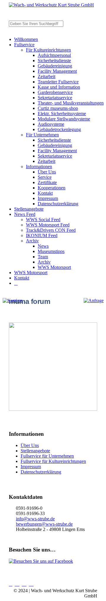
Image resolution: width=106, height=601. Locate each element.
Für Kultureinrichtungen (48, 49)
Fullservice (24, 44)
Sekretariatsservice (55, 97)
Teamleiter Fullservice (58, 81)
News (43, 246)
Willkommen (26, 39)
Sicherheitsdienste (54, 60)
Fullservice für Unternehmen (47, 455)
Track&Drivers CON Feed (51, 230)
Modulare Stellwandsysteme (64, 118)
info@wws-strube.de (35, 518)
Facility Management (57, 71)
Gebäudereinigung (55, 65)
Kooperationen (51, 187)
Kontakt (45, 193)
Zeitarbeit (46, 76)
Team (43, 256)
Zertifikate (47, 182)
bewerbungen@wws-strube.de (44, 524)
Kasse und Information (59, 87)
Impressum (48, 198)
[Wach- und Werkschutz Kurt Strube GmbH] (51, 4)
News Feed (24, 214)
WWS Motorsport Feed (47, 224)
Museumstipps (51, 251)
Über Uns (47, 171)
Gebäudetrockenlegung (59, 129)
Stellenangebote (29, 208)
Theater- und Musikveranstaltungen (71, 102)
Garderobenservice (55, 92)
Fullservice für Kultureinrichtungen (53, 461)
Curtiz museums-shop (58, 108)
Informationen (39, 166)
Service (45, 177)
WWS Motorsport (54, 267)
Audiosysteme (51, 124)
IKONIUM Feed (41, 235)
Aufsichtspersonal (54, 55)
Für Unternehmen (42, 134)
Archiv (32, 240)
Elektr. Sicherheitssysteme (62, 113)
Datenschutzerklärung (58, 203)
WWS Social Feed (43, 219)
